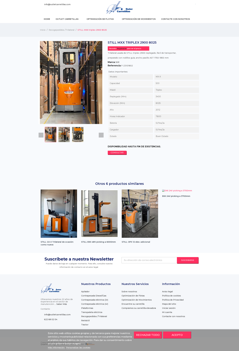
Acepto (177, 335)
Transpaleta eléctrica (91, 312)
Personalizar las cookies (78, 347)
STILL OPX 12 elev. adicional (136, 242)
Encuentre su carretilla (133, 304)
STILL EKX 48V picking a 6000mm (98, 242)
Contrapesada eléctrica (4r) (94, 304)
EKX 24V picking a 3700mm (176, 196)
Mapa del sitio (169, 304)
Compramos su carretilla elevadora (139, 308)
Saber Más (61, 304)
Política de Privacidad (173, 300)
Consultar (117, 152)
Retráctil (85, 320)
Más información (56, 347)
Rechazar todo (148, 335)
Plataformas (87, 308)
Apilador (85, 291)
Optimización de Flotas (133, 295)
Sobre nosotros (129, 291)
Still (117, 62)
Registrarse (122, 48)
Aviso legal (167, 291)
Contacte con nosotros (173, 316)
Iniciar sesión (169, 308)
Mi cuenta (167, 312)
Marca (111, 62)
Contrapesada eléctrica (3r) (94, 300)
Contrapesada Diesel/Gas (93, 295)
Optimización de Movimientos (137, 300)
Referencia (114, 65)
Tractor (84, 324)
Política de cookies (171, 295)
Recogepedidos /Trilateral (94, 316)
